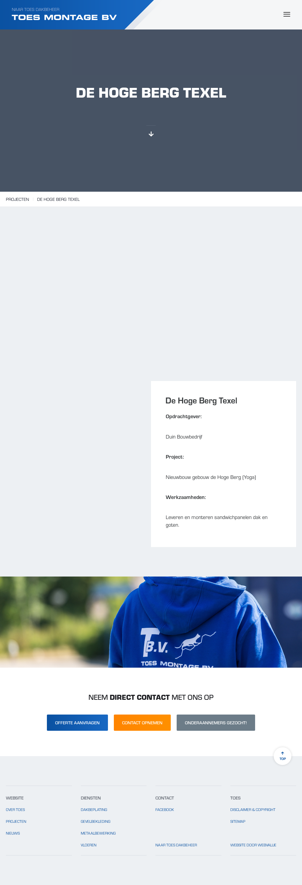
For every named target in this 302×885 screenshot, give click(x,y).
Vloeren (88, 845)
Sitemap (237, 821)
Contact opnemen (142, 722)
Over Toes (15, 809)
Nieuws (13, 833)
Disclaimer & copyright (252, 809)
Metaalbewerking (98, 833)
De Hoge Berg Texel (58, 199)
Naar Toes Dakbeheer (35, 9)
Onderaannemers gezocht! (216, 722)
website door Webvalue (253, 845)
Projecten (17, 199)
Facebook (164, 809)
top (283, 758)
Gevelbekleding (95, 821)
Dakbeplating (94, 809)
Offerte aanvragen (77, 722)
